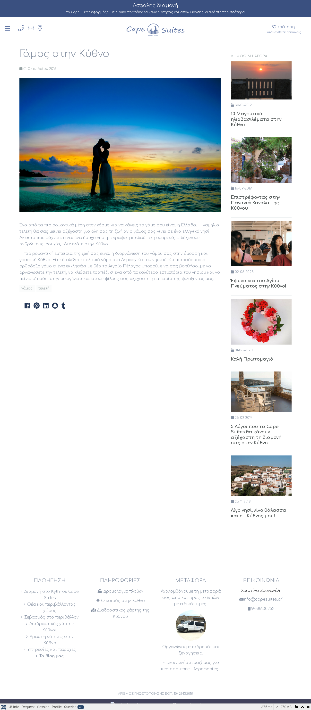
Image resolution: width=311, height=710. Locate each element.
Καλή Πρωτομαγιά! (253, 359)
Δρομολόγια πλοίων (122, 591)
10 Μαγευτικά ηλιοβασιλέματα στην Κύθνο (256, 119)
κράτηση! (284, 29)
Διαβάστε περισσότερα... (226, 12)
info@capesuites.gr (262, 599)
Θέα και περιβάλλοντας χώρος (51, 607)
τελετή (44, 288)
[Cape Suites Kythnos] (155, 29)
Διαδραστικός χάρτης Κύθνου (51, 627)
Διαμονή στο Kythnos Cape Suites (51, 594)
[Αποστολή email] (31, 28)
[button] (27, 305)
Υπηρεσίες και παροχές (51, 649)
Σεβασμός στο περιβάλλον (51, 617)
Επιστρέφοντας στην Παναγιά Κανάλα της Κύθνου (255, 203)
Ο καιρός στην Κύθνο (122, 601)
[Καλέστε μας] (21, 28)
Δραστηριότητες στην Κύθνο (52, 640)
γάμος (27, 288)
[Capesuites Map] (40, 28)
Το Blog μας (51, 656)
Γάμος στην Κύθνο (64, 54)
